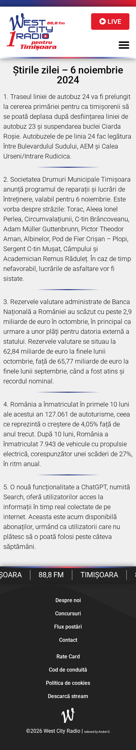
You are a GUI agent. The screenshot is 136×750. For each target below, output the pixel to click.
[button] (124, 45)
